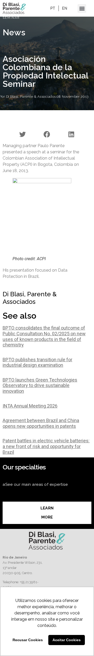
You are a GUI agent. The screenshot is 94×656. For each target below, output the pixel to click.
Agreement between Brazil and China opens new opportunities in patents (41, 423)
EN (64, 8)
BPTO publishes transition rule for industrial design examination (37, 362)
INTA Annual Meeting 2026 (30, 406)
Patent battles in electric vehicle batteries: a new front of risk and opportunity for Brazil (46, 446)
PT (52, 8)
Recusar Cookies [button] (28, 640)
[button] (82, 8)
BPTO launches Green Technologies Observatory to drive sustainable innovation (40, 385)
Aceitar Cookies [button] (66, 640)
